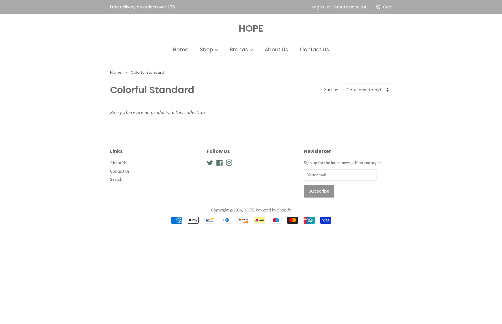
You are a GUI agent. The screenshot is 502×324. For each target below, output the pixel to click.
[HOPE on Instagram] (229, 163)
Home (180, 49)
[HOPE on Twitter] (210, 163)
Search (116, 179)
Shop (207, 49)
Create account (350, 7)
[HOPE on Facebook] (219, 163)
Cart (387, 7)
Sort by (331, 89)
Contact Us (314, 49)
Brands (240, 49)
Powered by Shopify (273, 210)
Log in (318, 7)
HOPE (251, 28)
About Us (276, 49)
